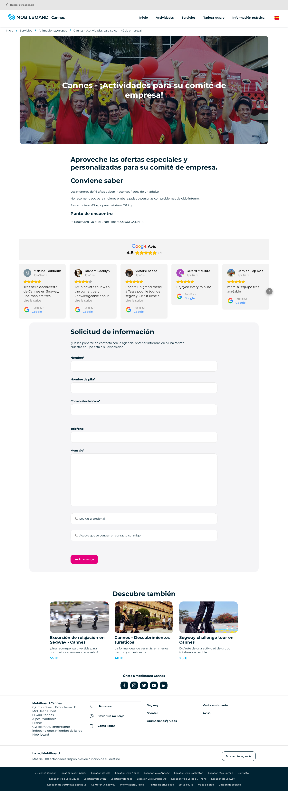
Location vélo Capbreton (188, 772)
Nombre (77, 357)
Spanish (280, 18)
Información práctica (248, 17)
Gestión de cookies (230, 784)
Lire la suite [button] (32, 300)
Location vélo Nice (121, 778)
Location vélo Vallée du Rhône (188, 778)
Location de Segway (223, 778)
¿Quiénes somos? (45, 772)
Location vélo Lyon (94, 778)
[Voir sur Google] (27, 273)
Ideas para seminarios (73, 772)
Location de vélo (100, 772)
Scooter (152, 713)
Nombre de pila (82, 379)
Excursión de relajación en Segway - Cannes (77, 640)
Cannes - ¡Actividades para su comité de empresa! (107, 30)
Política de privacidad (161, 784)
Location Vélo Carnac (220, 772)
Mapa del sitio (206, 784)
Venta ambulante (215, 705)
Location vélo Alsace (127, 772)
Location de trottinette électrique (66, 784)
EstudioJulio (186, 784)
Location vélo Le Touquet (64, 778)
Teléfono (77, 429)
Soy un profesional (92, 518)
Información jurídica (132, 784)
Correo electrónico (85, 401)
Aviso (206, 713)
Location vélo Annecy (156, 772)
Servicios (26, 30)
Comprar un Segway (103, 784)
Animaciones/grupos (53, 30)
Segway (152, 705)
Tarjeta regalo (214, 17)
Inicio (143, 17)
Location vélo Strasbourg (152, 778)
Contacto (243, 772)
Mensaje (77, 450)
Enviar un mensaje (111, 716)
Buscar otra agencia (20, 5)
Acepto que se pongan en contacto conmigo (110, 535)
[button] (18, 291)
